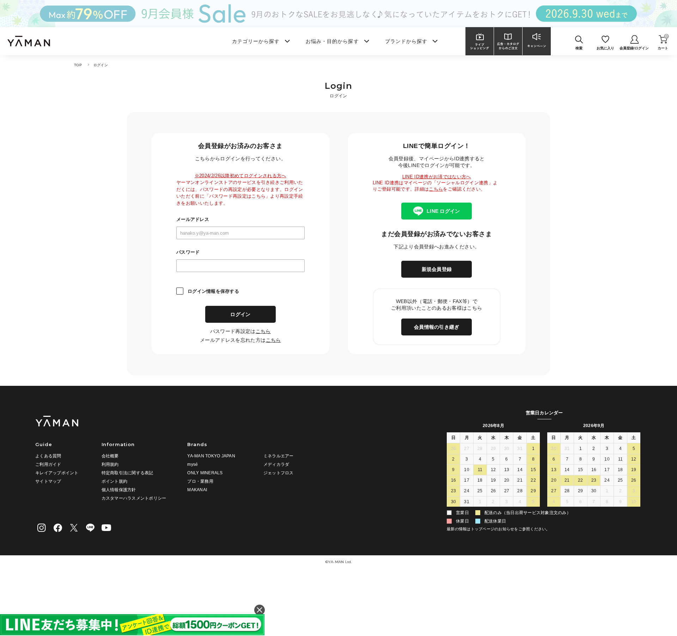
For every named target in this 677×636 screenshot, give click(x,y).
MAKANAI (197, 489)
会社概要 (110, 455)
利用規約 (110, 464)
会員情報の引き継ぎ (436, 327)
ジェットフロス (278, 472)
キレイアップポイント (57, 472)
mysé (192, 464)
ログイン (240, 314)
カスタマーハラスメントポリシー (134, 498)
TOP (78, 65)
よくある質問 (48, 455)
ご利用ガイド (48, 464)
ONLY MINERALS (204, 472)
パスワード (188, 252)
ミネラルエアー (278, 455)
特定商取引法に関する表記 (127, 472)
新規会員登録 (437, 269)
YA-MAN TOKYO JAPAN (211, 455)
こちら (263, 331)
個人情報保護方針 (119, 489)
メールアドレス (192, 219)
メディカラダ (276, 464)
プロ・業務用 (200, 481)
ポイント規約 (115, 481)
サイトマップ (48, 481)
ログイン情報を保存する (213, 291)
